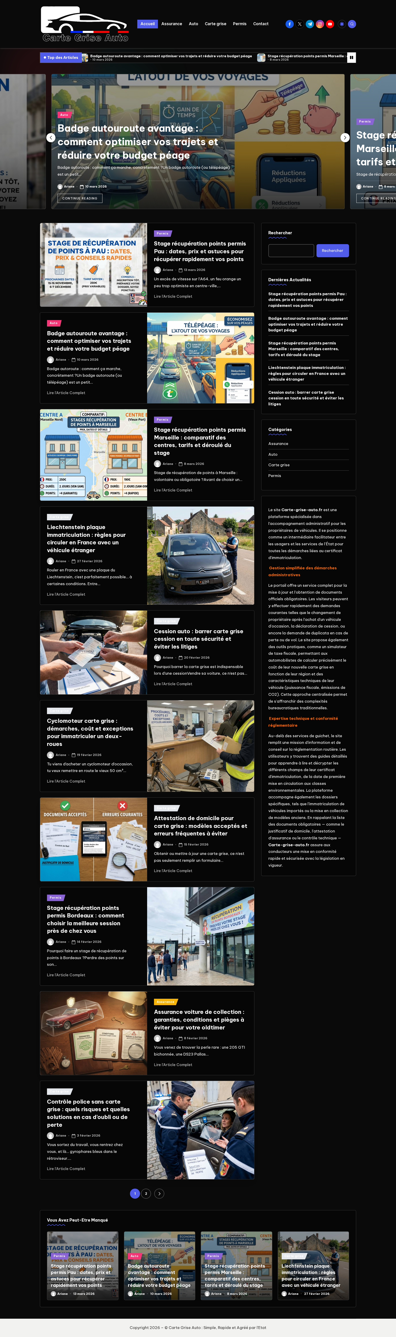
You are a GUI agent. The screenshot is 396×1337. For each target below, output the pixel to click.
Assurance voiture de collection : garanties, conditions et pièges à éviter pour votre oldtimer (199, 1019)
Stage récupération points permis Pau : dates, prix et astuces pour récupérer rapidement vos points (200, 251)
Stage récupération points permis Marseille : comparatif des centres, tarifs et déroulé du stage (255, 56)
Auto (64, 115)
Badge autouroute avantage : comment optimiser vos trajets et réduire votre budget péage (138, 141)
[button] (80, 198)
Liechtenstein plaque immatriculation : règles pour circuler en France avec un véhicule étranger (307, 373)
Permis (365, 121)
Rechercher (280, 232)
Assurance (165, 1002)
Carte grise (59, 517)
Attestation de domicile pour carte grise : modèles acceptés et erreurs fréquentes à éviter (200, 826)
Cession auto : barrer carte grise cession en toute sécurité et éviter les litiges (198, 639)
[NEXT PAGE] (159, 1194)
